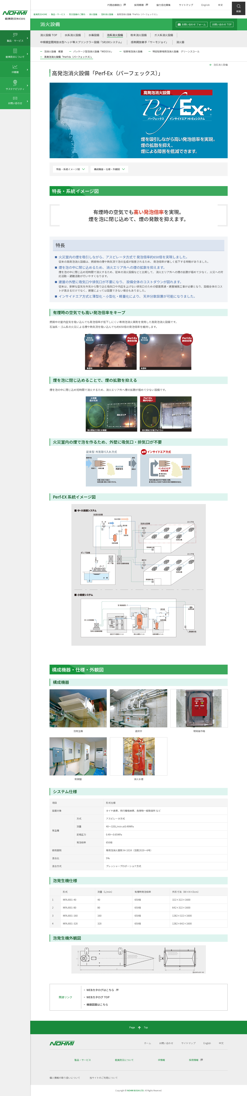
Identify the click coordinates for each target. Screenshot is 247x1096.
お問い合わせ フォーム (194, 24)
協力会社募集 (163, 5)
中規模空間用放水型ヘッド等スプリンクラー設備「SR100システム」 (81, 42)
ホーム (147, 1043)
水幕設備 (94, 35)
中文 (220, 5)
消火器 (180, 42)
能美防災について (124, 1060)
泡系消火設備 (107, 14)
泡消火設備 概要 (53, 51)
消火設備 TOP (48, 35)
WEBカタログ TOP (98, 997)
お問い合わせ (166, 1043)
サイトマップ (186, 5)
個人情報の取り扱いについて (65, 1077)
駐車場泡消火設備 (133, 51)
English (205, 5)
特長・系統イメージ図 (68, 169)
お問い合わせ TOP (222, 24)
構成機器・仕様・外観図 (107, 169)
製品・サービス (58, 14)
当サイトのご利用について (104, 1077)
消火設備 (93, 14)
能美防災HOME (40, 14)
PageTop (138, 1027)
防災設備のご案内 (77, 14)
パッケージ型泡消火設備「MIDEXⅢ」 (93, 51)
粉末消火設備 (139, 35)
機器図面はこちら (97, 1004)
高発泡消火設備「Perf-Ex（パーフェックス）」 (68, 56)
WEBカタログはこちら (100, 990)
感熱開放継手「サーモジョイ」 (150, 42)
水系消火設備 (73, 35)
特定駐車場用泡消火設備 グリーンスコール (176, 51)
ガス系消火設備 (163, 35)
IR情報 (161, 1060)
